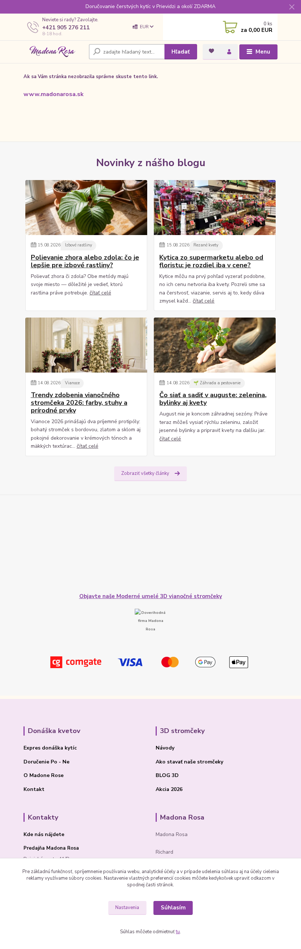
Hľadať (180, 51)
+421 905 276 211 (66, 27)
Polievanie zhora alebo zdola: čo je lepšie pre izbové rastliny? (85, 261)
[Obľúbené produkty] (211, 51)
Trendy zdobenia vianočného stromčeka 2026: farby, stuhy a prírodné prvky (79, 402)
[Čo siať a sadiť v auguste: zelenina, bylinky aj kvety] (215, 345)
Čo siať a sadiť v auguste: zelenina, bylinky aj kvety (212, 398)
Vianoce (72, 383)
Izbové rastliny (78, 245)
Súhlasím (173, 907)
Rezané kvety (205, 245)
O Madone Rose (43, 775)
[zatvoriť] (292, 7)
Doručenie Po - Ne (46, 761)
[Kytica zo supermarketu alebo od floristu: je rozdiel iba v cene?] (215, 207)
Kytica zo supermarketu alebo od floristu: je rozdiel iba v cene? (211, 261)
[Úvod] (53, 52)
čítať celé (100, 292)
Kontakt (33, 789)
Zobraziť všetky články (145, 473)
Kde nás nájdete (43, 834)
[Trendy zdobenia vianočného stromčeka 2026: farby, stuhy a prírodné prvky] (86, 345)
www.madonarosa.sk (53, 94)
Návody (165, 747)
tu (178, 931)
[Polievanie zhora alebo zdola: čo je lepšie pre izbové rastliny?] (86, 207)
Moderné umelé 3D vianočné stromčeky (169, 596)
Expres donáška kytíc (50, 747)
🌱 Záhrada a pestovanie (216, 383)
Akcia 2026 (169, 789)
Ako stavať (169, 761)
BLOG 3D (167, 775)
